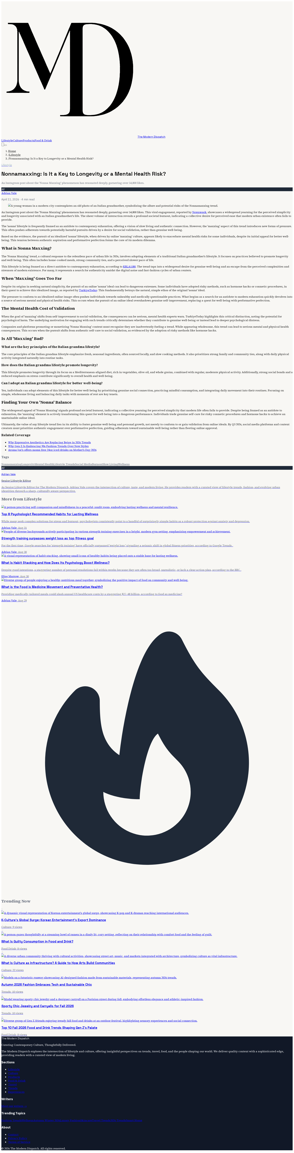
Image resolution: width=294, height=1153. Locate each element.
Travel (12, 1084)
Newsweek (199, 212)
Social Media (83, 464)
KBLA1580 (129, 266)
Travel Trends (101, 1120)
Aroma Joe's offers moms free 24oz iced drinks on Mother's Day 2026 (52, 450)
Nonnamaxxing (11, 464)
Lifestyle (7, 140)
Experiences (16, 1092)
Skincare (86, 1120)
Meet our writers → (14, 1106)
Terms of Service (19, 1142)
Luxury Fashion (70, 1120)
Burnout (97, 464)
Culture (18, 140)
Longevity (28, 464)
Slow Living (110, 464)
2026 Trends (118, 1120)
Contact (13, 1134)
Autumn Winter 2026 (46, 1120)
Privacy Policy (17, 1138)
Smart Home (134, 1120)
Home (12, 151)
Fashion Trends (11, 1120)
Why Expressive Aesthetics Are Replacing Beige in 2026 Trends (49, 442)
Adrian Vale (9, 193)
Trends (13, 1088)
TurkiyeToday (88, 290)
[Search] (2, 144)
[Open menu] (5, 145)
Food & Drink (43, 140)
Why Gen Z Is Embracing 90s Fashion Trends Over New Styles (48, 446)
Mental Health (44, 464)
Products (29, 140)
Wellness (124, 464)
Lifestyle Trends (64, 464)
